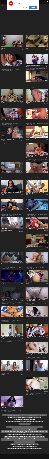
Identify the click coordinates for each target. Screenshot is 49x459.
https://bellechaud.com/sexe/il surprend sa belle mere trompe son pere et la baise (24, 426)
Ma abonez (33, 7)
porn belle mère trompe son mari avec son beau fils (24, 446)
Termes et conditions (19, 456)
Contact (25, 456)
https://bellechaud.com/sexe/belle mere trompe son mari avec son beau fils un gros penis (24, 436)
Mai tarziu (25, 7)
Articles (13, 456)
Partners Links (34, 456)
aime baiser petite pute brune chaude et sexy (24, 419)
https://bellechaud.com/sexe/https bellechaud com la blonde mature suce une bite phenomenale (24, 415)
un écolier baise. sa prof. (24, 423)
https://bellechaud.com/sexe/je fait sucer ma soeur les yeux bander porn (24, 417)
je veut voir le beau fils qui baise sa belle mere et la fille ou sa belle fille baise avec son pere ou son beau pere (24, 439)
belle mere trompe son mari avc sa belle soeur (24, 442)
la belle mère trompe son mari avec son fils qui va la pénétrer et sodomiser (24, 448)
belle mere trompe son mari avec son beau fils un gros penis (24, 444)
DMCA (29, 456)
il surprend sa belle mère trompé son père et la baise (24, 429)
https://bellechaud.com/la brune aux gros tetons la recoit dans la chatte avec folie (24, 421)
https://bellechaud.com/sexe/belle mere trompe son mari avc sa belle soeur (24, 434)
